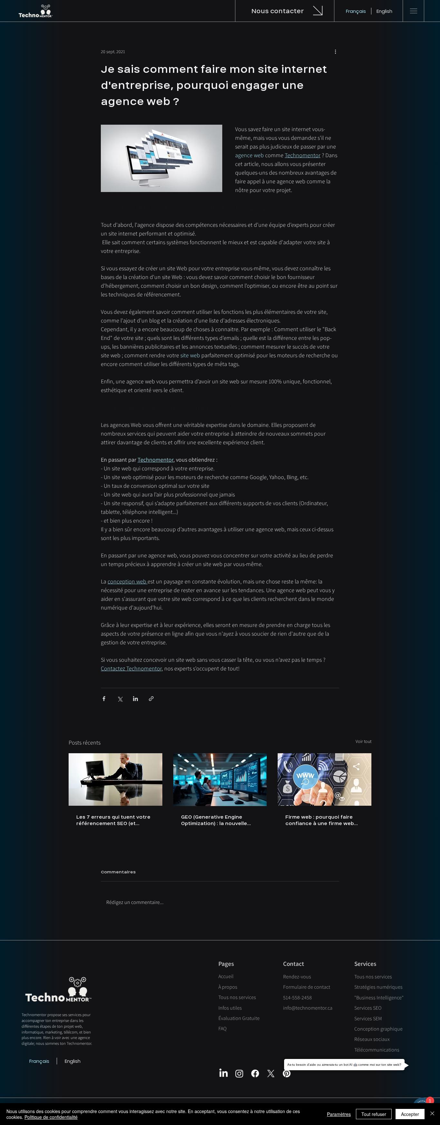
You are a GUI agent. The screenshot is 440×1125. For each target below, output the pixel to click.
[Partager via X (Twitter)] (120, 699)
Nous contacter (277, 11)
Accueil (226, 976)
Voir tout (363, 741)
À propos (227, 987)
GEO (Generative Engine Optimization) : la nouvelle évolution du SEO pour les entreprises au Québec (214, 820)
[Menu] (413, 11)
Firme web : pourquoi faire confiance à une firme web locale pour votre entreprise (322, 820)
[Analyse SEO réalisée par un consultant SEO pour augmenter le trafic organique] (115, 779)
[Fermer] (432, 1114)
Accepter (410, 1114)
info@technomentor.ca (307, 1008)
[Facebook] (255, 1073)
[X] (271, 1073)
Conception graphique (378, 1028)
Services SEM (368, 1018)
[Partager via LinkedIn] (135, 699)
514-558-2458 (297, 997)
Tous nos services (237, 997)
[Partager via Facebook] (104, 699)
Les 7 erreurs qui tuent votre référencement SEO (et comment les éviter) (113, 820)
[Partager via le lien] (151, 699)
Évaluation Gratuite (239, 1018)
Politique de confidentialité (51, 1117)
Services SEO (367, 1008)
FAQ (222, 1028)
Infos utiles (230, 1008)
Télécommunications (376, 1049)
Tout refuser (373, 1114)
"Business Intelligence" (379, 997)
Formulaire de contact (306, 987)
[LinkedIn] (223, 1073)
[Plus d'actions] (335, 51)
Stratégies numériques (378, 987)
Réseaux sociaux (372, 1039)
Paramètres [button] (339, 1114)
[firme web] (324, 779)
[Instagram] (239, 1073)
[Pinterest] (287, 1073)
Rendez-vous (297, 976)
